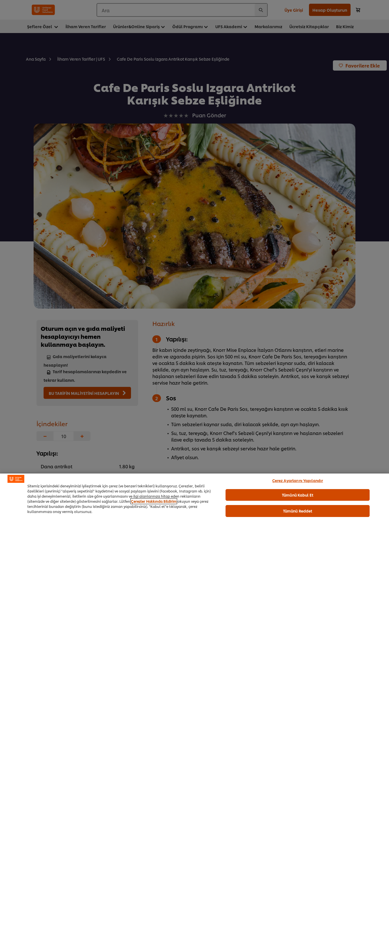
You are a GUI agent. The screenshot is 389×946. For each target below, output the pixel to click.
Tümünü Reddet (297, 510)
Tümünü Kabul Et (297, 494)
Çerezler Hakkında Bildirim (154, 501)
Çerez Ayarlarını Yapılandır (297, 480)
